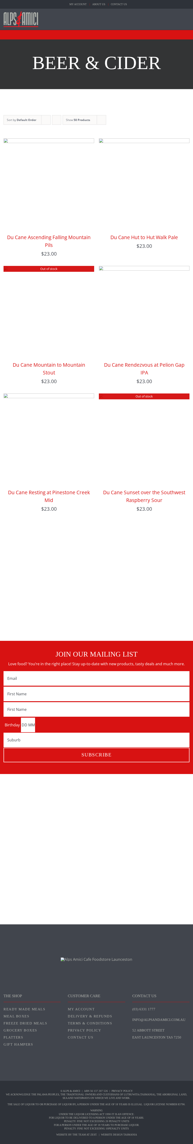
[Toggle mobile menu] (187, 18)
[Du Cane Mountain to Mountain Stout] (49, 269)
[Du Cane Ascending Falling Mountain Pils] (49, 141)
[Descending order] (56, 120)
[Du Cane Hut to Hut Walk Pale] (144, 141)
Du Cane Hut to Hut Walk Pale (144, 237)
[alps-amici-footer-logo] (96, 959)
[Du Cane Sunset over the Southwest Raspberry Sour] (144, 397)
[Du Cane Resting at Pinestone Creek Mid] (49, 397)
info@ (158, 1020)
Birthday (12, 725)
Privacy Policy (122, 1091)
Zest (93, 1134)
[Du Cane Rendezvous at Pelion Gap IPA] (144, 269)
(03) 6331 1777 (143, 1009)
